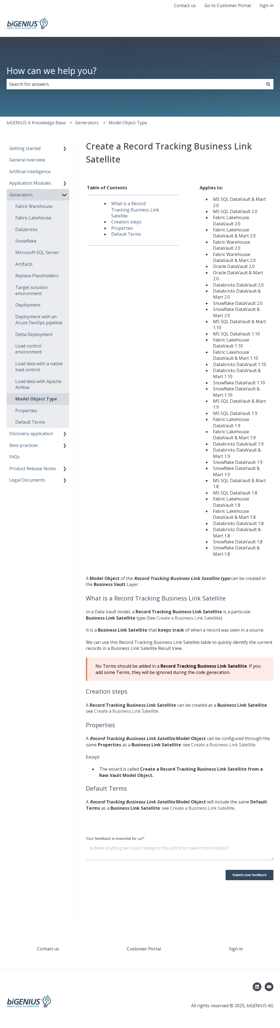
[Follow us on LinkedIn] (257, 986)
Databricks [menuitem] (26, 229)
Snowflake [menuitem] (25, 241)
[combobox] (135, 84)
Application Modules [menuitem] (30, 183)
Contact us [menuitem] (48, 949)
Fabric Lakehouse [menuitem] (33, 218)
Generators (87, 123)
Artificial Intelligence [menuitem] (30, 172)
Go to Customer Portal (228, 5)
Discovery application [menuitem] (31, 434)
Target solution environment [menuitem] (31, 290)
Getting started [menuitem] (24, 148)
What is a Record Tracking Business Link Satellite (135, 210)
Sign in (266, 5)
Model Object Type (128, 123)
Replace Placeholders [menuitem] (37, 276)
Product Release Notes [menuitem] (32, 469)
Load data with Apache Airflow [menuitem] (38, 384)
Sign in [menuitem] (236, 949)
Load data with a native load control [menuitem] (39, 367)
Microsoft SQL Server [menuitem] (37, 252)
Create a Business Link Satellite (188, 618)
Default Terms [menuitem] (30, 422)
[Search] (268, 84)
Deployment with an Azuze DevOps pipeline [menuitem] (38, 320)
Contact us (185, 5)
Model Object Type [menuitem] (36, 399)
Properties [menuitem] (26, 411)
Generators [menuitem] (21, 195)
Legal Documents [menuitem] (27, 480)
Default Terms (126, 234)
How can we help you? (52, 70)
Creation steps (126, 222)
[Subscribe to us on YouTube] (269, 986)
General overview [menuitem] (27, 160)
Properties (122, 228)
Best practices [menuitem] (23, 445)
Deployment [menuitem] (27, 305)
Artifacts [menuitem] (24, 264)
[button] (64, 148)
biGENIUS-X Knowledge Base (36, 123)
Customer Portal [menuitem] (144, 949)
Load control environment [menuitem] (28, 349)
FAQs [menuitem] (14, 457)
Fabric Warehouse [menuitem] (33, 206)
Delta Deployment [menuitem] (33, 334)
